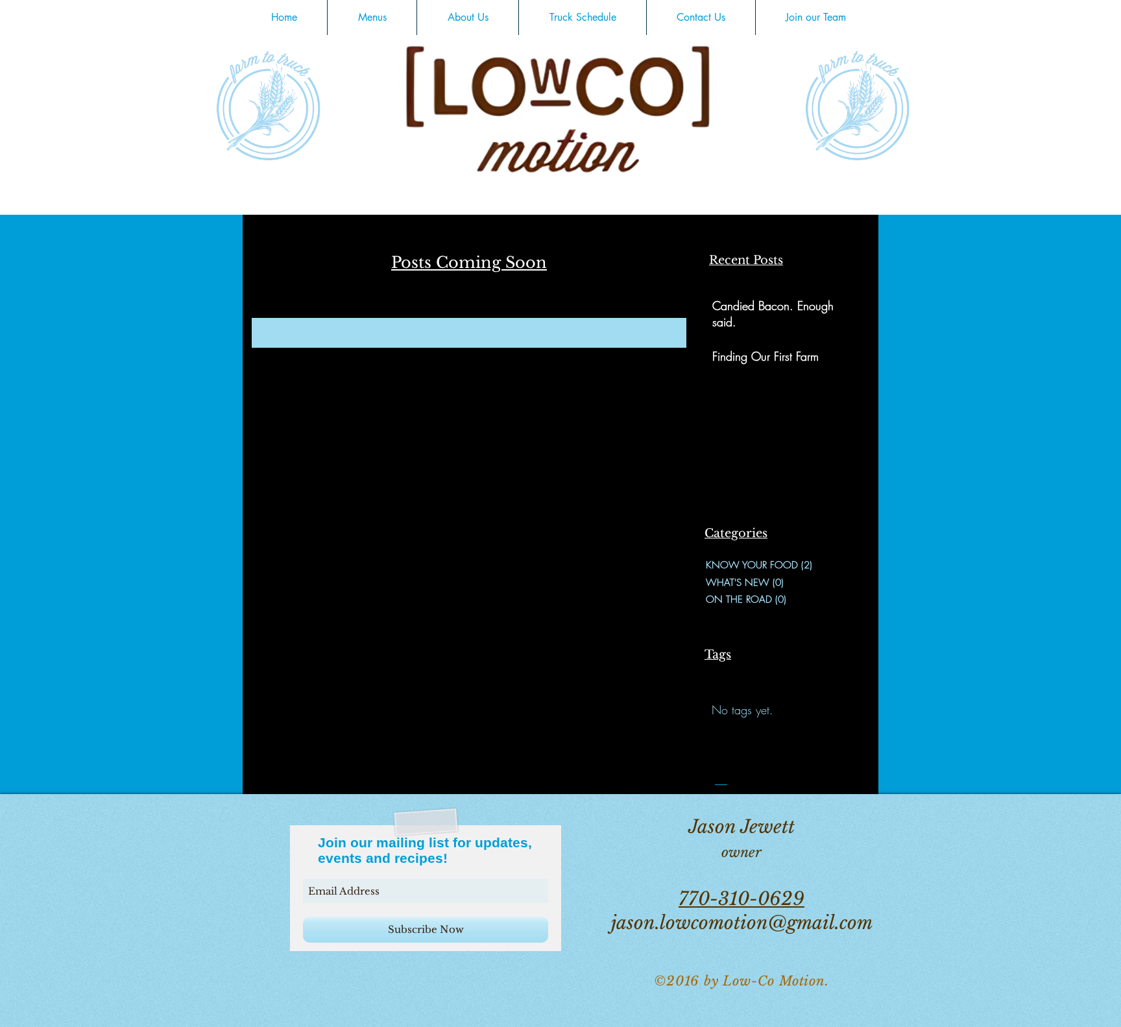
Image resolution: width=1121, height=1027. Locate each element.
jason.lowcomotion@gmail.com (742, 923)
